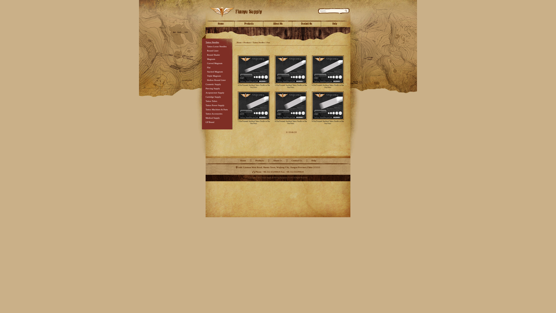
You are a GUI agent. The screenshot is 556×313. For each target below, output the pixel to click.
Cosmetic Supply (213, 84)
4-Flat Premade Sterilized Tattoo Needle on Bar (254, 85)
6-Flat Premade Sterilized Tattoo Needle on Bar (328, 85)
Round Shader (213, 55)
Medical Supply (213, 118)
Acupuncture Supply (215, 93)
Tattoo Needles (212, 42)
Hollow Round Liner (216, 80)
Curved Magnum (214, 63)
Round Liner (212, 51)
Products (249, 24)
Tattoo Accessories (214, 114)
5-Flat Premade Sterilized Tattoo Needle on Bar (291, 85)
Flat (208, 67)
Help (335, 24)
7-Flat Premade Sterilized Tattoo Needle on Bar (254, 121)
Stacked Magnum (215, 72)
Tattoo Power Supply (215, 105)
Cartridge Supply (213, 97)
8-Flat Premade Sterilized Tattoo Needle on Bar (291, 121)
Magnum (211, 59)
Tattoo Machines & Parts (217, 109)
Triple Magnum (214, 76)
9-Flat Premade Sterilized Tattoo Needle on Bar (328, 121)
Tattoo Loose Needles (217, 46)
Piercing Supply (213, 88)
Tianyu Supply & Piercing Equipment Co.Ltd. (262, 12)
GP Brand (210, 122)
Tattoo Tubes (211, 101)
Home (220, 24)
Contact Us (306, 24)
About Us (278, 24)
